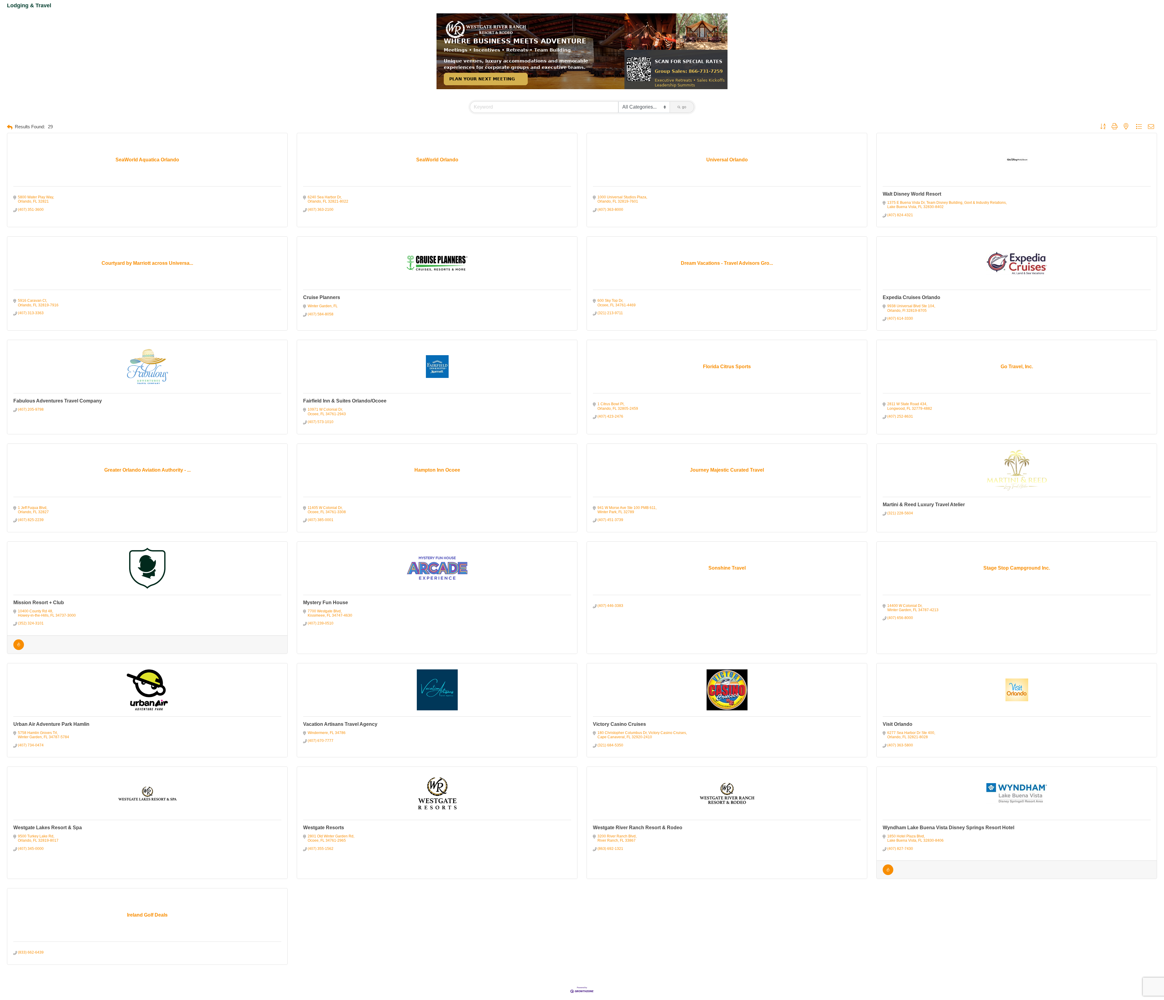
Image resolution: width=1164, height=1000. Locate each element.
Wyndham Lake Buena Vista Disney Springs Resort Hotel (948, 827)
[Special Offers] (18, 649)
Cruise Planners (321, 297)
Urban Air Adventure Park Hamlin (51, 724)
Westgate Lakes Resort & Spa (47, 827)
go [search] (684, 107)
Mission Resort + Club (38, 602)
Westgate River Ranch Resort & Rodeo (637, 827)
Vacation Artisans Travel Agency (340, 724)
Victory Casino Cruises (619, 724)
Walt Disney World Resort (912, 194)
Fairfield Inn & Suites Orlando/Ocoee (344, 400)
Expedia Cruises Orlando (911, 297)
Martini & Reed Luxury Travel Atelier (924, 504)
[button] (9, 127)
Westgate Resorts (323, 827)
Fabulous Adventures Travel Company (57, 400)
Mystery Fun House (325, 602)
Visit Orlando (897, 724)
